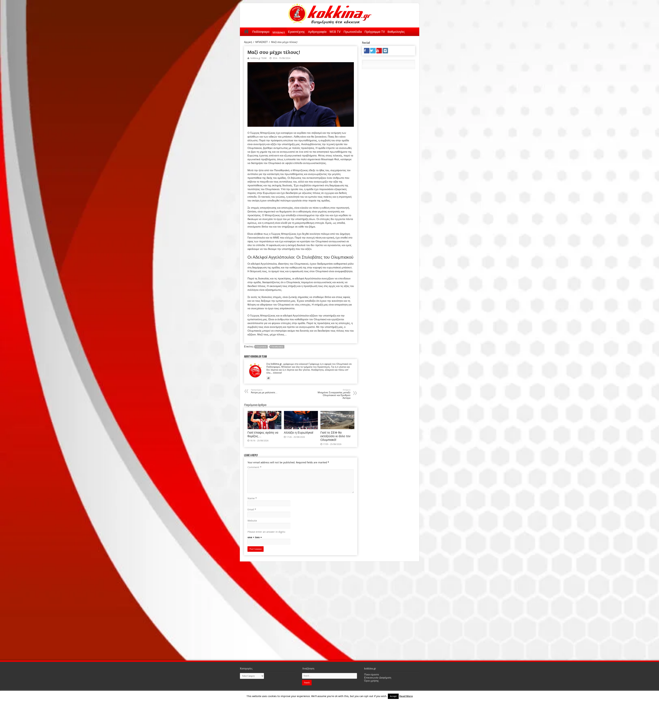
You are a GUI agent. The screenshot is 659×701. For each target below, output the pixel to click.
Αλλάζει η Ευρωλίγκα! (298, 432)
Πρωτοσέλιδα (353, 31)
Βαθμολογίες (396, 31)
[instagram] (385, 50)
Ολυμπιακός (261, 347)
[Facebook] (366, 50)
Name (252, 498)
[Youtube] (379, 50)
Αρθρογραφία (317, 31)
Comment (254, 467)
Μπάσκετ (279, 32)
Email (251, 509)
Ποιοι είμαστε (371, 674)
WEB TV (335, 31)
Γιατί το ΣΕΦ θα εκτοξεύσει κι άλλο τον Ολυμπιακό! (335, 436)
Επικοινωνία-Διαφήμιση (377, 677)
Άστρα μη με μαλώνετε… (264, 391)
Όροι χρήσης (371, 680)
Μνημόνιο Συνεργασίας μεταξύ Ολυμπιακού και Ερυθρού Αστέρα (334, 394)
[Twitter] (373, 50)
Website (252, 520)
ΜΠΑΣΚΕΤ (261, 42)
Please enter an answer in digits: (266, 531)
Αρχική (246, 31)
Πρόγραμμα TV (375, 31)
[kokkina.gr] (329, 13)
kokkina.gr (382, 695)
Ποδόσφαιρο (260, 31)
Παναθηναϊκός (277, 347)
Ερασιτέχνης (296, 31)
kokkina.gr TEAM (259, 58)
